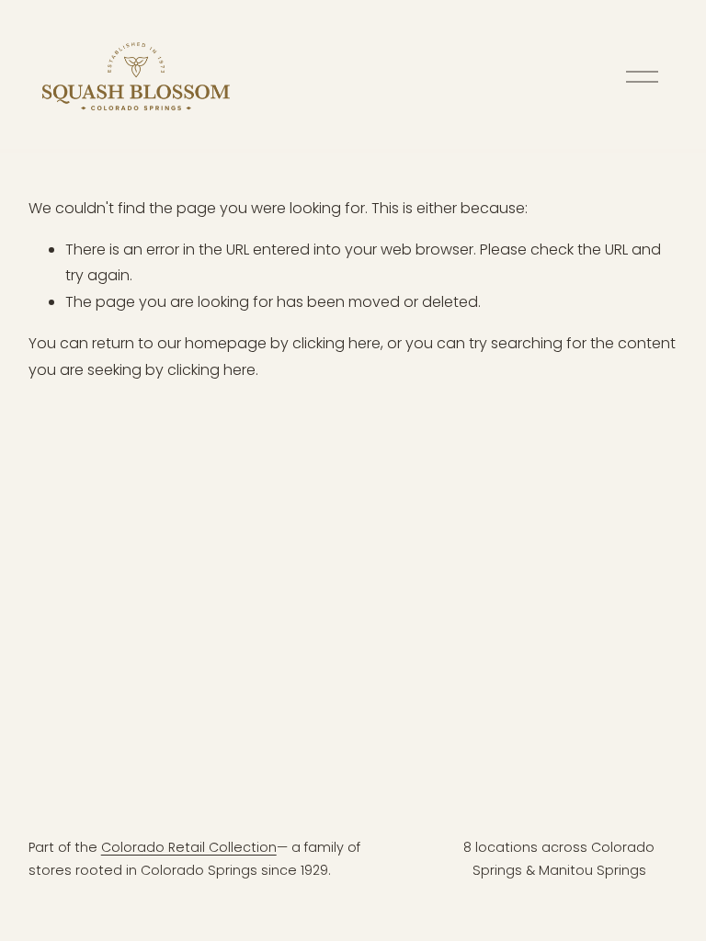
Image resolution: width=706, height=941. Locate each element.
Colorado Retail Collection (189, 847)
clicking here (336, 343)
